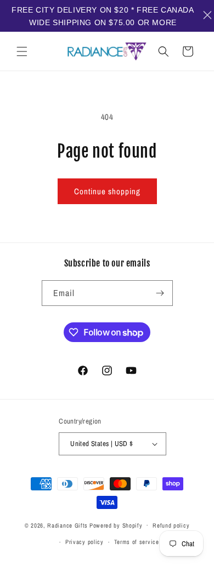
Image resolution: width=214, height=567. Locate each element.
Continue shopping (107, 191)
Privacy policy (84, 542)
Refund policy (171, 525)
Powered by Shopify (116, 525)
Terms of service (136, 542)
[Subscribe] (160, 293)
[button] (22, 51)
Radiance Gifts (67, 525)
